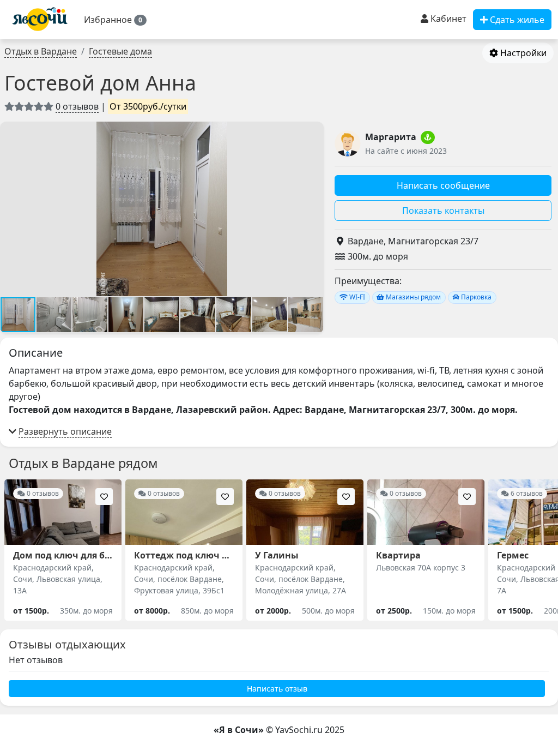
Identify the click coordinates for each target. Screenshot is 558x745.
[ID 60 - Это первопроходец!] (428, 137)
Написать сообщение (443, 185)
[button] (115, 19)
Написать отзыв (277, 688)
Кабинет (447, 19)
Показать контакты (443, 211)
